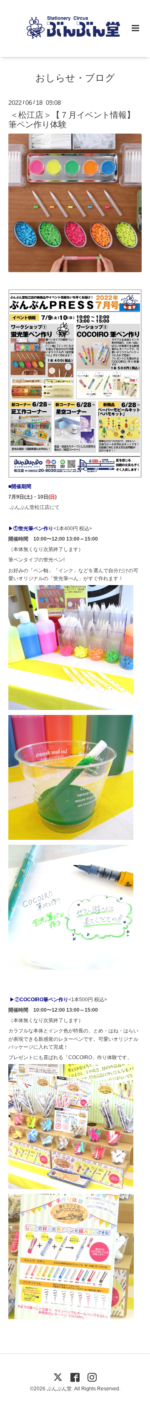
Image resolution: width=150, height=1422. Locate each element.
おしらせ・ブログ (75, 78)
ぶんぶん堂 (59, 1389)
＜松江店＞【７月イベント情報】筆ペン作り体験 (71, 119)
